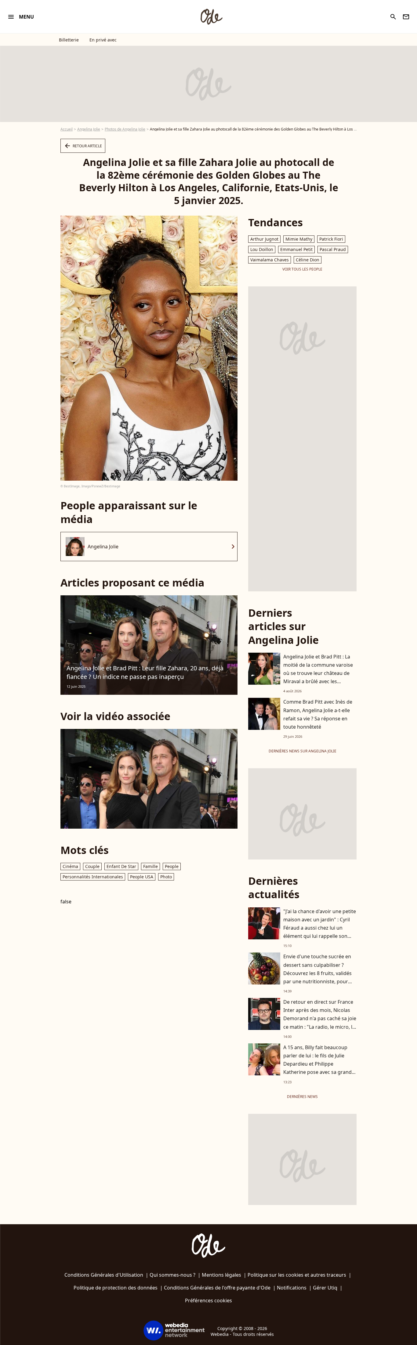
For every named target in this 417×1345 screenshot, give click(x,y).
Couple (92, 866)
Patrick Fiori (331, 239)
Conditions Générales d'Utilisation (103, 1274)
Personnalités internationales (93, 877)
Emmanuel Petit (296, 249)
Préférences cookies (208, 1300)
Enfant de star (121, 866)
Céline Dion (307, 260)
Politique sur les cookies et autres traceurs (297, 1274)
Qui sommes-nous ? (172, 1274)
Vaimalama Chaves (269, 260)
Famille (150, 866)
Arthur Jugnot (264, 239)
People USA (141, 877)
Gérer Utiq (325, 1287)
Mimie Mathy (298, 239)
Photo (166, 877)
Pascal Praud (333, 249)
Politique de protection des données (116, 1287)
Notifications (291, 1287)
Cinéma (70, 866)
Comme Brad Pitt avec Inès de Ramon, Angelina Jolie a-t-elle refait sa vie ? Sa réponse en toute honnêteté (317, 714)
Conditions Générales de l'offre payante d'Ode (217, 1287)
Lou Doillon (261, 249)
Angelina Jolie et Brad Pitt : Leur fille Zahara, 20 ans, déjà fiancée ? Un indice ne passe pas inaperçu (145, 672)
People (172, 866)
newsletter (406, 16)
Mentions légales (221, 1274)
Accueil (66, 129)
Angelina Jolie (88, 129)
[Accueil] (211, 17)
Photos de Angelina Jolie (125, 129)
